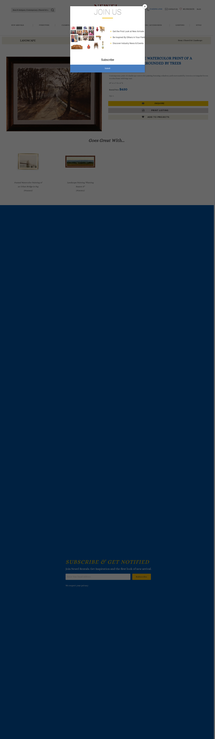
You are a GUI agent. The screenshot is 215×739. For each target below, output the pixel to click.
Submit (107, 68)
